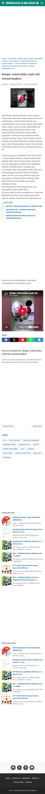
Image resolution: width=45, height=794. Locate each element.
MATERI (36, 444)
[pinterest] (22, 340)
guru (22, 449)
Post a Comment (31, 84)
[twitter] (14, 340)
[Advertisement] (22, 32)
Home (8, 778)
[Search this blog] (41, 3)
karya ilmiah (7, 453)
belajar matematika (10, 449)
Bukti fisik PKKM (9, 444)
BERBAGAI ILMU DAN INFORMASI (25, 790)
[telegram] (39, 340)
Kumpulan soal (24, 444)
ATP (4, 440)
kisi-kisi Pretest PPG (22, 453)
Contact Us (16, 778)
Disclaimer (26, 778)
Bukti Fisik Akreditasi (31, 440)
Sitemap (29, 782)
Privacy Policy (18, 782)
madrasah (7, 457)
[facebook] (6, 340)
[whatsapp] (31, 340)
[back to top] (40, 788)
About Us (35, 778)
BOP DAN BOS (14, 440)
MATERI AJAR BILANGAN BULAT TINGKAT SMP (24, 206)
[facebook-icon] (13, 767)
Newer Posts (8, 426)
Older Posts (37, 426)
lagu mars (37, 453)
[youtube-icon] (32, 767)
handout (31, 449)
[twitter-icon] (19, 767)
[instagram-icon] (25, 767)
